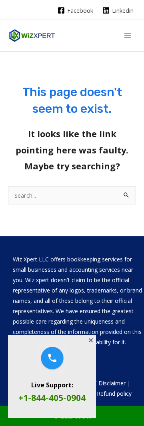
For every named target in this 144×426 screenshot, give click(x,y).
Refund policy (114, 393)
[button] (90, 340)
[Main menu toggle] (127, 35)
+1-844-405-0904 (52, 397)
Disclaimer (112, 383)
